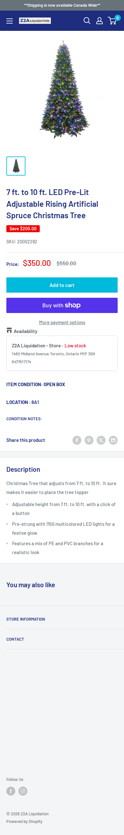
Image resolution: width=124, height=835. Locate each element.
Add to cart (62, 285)
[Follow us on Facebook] (10, 791)
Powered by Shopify (24, 821)
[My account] (99, 20)
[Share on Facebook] (76, 440)
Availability (26, 331)
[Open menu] (9, 21)
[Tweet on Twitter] (101, 440)
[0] (112, 20)
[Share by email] (113, 440)
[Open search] (87, 20)
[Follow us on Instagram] (22, 791)
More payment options (62, 322)
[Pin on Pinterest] (89, 440)
